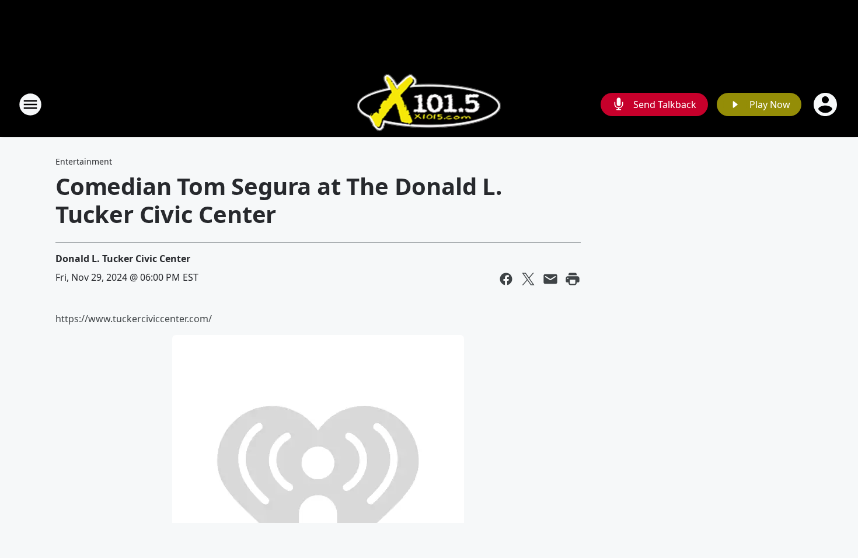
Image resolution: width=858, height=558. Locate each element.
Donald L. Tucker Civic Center (122, 258)
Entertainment (83, 161)
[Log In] (826, 104)
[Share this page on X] (528, 279)
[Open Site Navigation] (30, 104)
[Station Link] (429, 104)
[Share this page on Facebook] (506, 279)
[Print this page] (572, 279)
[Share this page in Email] (550, 279)
